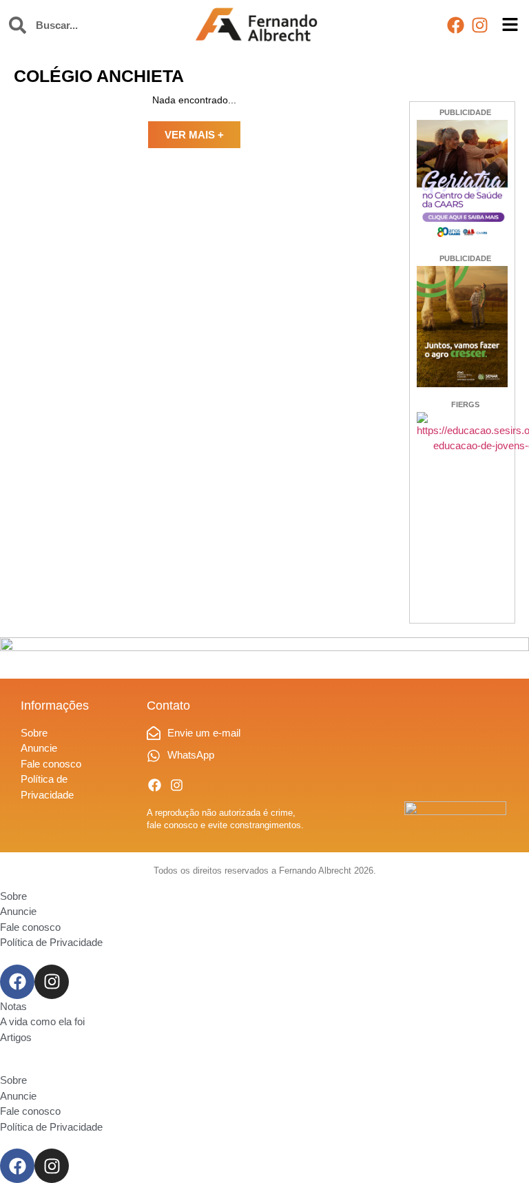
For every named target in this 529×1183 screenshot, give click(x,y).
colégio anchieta (99, 75)
